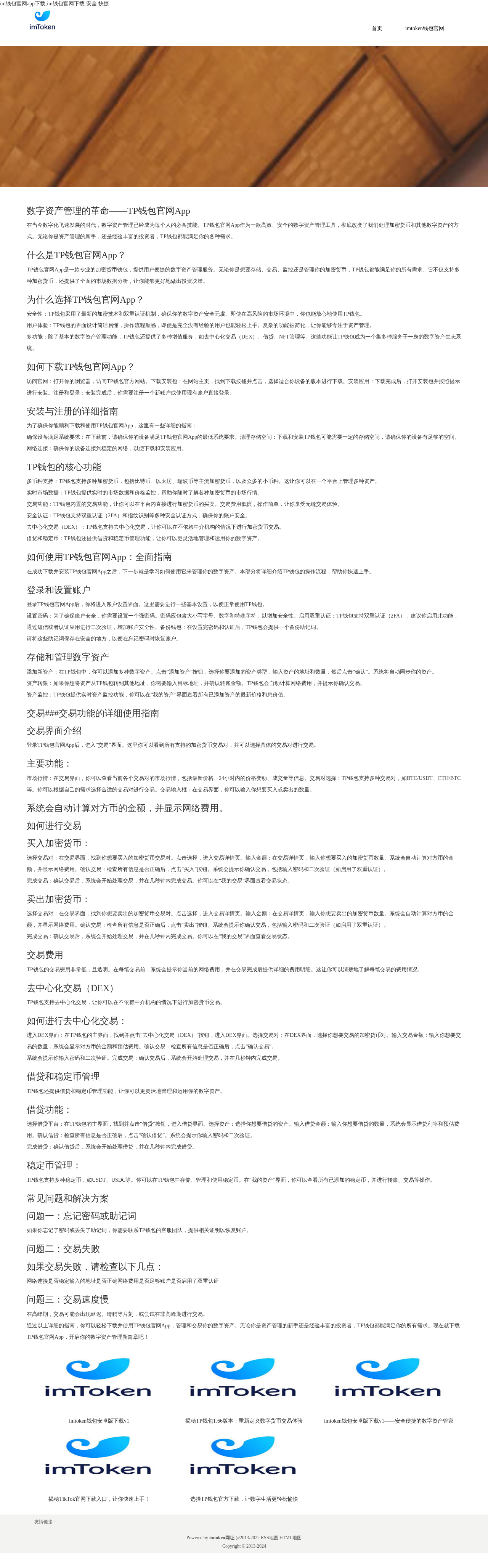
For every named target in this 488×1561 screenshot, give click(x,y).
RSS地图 (269, 1537)
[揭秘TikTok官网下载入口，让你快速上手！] (99, 1461)
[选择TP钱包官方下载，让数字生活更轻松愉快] (244, 1461)
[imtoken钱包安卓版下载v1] (99, 1382)
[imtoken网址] (42, 22)
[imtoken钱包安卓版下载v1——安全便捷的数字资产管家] (389, 1382)
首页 (377, 28)
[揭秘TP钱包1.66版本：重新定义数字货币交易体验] (244, 1382)
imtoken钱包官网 (424, 28)
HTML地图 (290, 1537)
